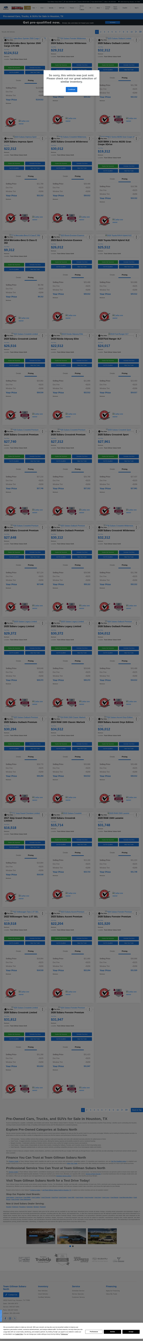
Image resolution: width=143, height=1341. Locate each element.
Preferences (94, 1332)
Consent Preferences (1, 1315)
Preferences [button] (64, 1334)
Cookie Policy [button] (19, 1334)
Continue (71, 89)
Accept (131, 1332)
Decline (112, 1332)
